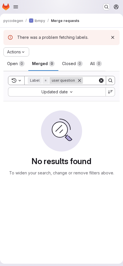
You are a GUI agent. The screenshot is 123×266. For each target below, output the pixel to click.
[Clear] (101, 80)
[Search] (110, 80)
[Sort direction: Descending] (110, 91)
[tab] (15, 64)
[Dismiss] (112, 37)
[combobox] (57, 91)
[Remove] (79, 80)
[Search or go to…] (106, 6)
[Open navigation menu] (15, 6)
